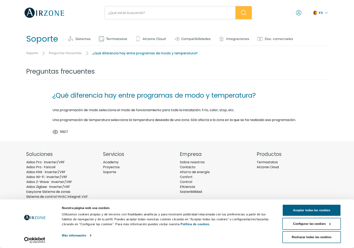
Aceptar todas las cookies (311, 210)
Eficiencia (187, 186)
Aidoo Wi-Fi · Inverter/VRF (46, 177)
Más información (74, 235)
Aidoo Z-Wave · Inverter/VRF (49, 181)
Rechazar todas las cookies (311, 237)
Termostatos (267, 162)
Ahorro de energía (195, 172)
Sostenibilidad (191, 191)
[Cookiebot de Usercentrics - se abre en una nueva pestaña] (35, 240)
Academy (111, 162)
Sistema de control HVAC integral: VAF (57, 196)
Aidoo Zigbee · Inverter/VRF (48, 186)
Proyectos (111, 167)
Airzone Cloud (268, 167)
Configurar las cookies (309, 223)
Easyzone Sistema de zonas (48, 191)
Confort (186, 177)
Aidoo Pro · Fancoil (40, 167)
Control (186, 181)
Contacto (187, 167)
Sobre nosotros (192, 162)
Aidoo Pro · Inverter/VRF (45, 162)
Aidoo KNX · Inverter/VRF (46, 172)
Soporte (109, 172)
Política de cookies (194, 224)
